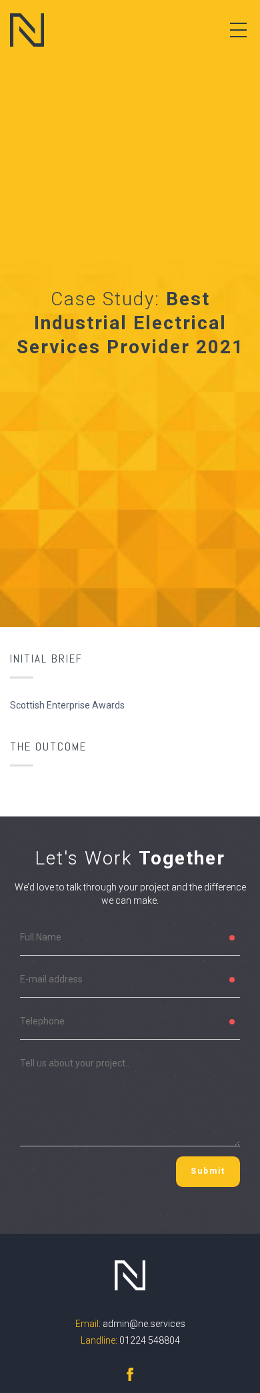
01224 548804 (149, 1340)
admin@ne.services (144, 1323)
